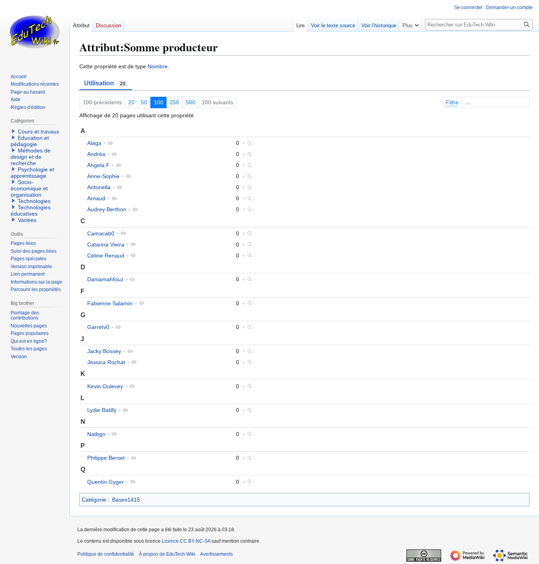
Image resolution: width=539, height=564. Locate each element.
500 (190, 102)
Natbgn (96, 434)
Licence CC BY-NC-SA (186, 541)
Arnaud (96, 198)
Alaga (94, 143)
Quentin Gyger (105, 482)
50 (144, 102)
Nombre (158, 66)
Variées (27, 220)
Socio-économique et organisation (29, 188)
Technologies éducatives (31, 210)
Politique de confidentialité (105, 554)
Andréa (96, 154)
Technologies (34, 201)
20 (131, 102)
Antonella (98, 187)
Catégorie (94, 499)
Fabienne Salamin (110, 303)
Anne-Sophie (103, 176)
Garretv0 (98, 327)
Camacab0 (100, 233)
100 (158, 102)
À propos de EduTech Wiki (167, 554)
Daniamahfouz (105, 279)
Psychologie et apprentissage (32, 172)
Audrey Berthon (106, 209)
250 (174, 102)
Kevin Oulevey (105, 386)
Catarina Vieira (105, 244)
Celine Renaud (105, 255)
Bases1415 (126, 499)
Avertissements (216, 554)
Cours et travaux (38, 131)
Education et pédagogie (30, 141)
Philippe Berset (106, 458)
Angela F (98, 165)
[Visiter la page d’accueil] (34, 31)
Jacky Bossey (104, 351)
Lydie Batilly (101, 410)
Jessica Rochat (106, 362)
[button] (410, 24)
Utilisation (104, 83)
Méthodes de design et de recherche (31, 156)
